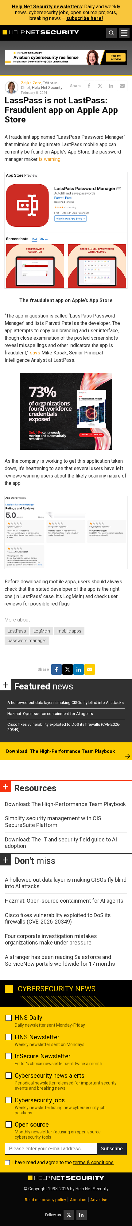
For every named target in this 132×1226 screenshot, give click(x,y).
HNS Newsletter (37, 1037)
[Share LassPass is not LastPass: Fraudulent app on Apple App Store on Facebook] (89, 86)
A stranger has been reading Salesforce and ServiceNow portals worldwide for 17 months (60, 960)
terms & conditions (93, 1162)
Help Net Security (92, 1188)
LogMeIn (41, 631)
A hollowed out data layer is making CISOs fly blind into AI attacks (65, 702)
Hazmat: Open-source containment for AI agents (50, 713)
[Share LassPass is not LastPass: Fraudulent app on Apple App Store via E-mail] (122, 86)
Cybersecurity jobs (40, 1100)
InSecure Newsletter (43, 1056)
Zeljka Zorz (31, 83)
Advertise (98, 1199)
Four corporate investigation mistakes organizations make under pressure (51, 939)
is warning (49, 159)
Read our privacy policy (45, 1199)
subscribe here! (84, 18)
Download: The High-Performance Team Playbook (60, 751)
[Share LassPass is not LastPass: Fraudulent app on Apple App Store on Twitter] (100, 86)
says (35, 353)
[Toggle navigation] (124, 33)
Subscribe (112, 1148)
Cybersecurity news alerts (49, 1075)
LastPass (17, 631)
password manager (27, 640)
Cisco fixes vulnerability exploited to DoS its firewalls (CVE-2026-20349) (58, 918)
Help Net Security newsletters (47, 7)
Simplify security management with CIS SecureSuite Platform (53, 821)
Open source (32, 1124)
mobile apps (69, 631)
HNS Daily (28, 1017)
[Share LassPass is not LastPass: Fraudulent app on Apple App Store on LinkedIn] (111, 86)
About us (78, 1199)
